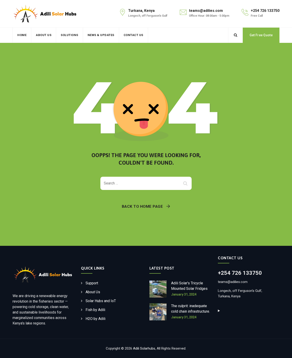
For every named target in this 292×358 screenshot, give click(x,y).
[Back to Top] (282, 350)
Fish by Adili (95, 310)
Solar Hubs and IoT (101, 301)
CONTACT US (133, 35)
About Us (93, 292)
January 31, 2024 (183, 294)
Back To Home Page (142, 206)
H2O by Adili (95, 318)
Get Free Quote (261, 35)
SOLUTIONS (69, 35)
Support (92, 283)
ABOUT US (43, 35)
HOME (21, 35)
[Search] (235, 35)
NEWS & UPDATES (101, 35)
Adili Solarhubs (144, 348)
